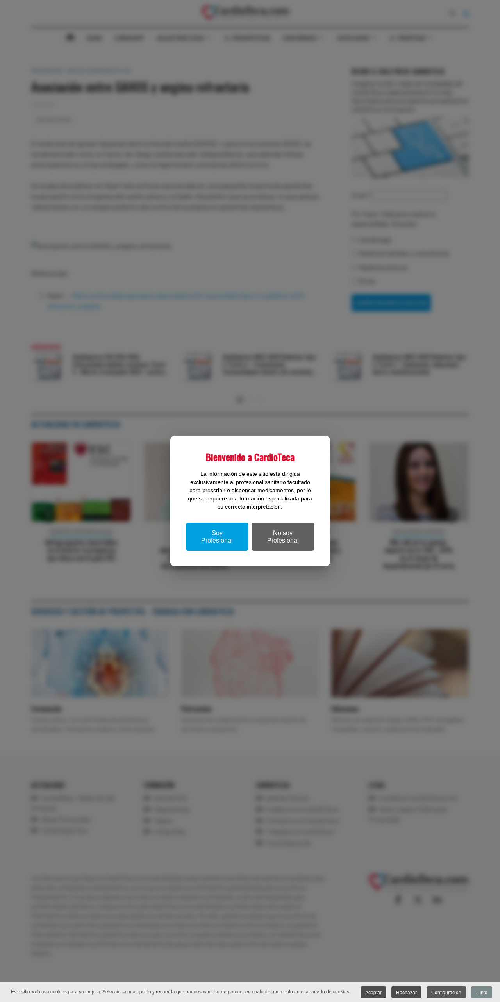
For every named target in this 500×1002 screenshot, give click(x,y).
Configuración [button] (446, 992)
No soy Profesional (283, 537)
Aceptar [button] (373, 992)
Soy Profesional (217, 537)
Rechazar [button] (406, 992)
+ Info (482, 992)
